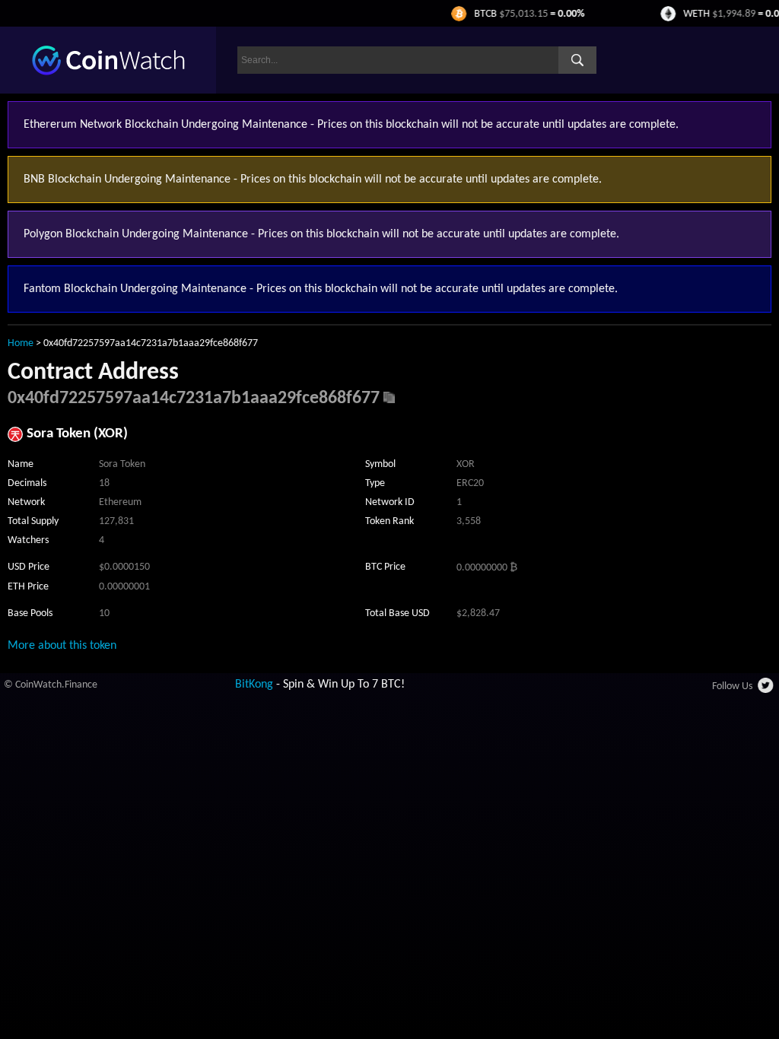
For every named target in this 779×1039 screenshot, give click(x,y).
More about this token (62, 646)
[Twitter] (766, 690)
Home (20, 343)
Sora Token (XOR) (77, 434)
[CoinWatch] (108, 72)
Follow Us (732, 686)
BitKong (254, 684)
